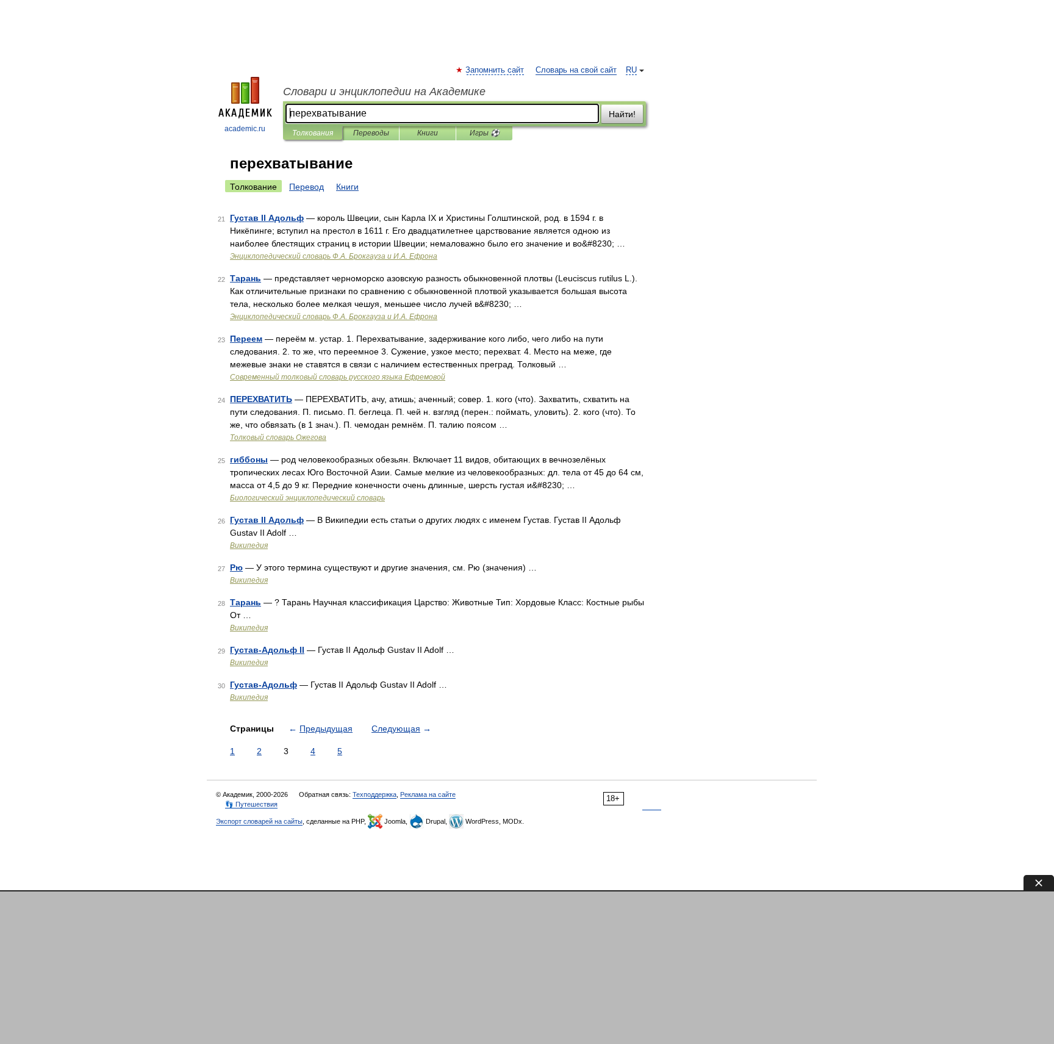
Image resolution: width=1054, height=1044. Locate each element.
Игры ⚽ (485, 133)
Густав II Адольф (267, 218)
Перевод (306, 187)
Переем (246, 339)
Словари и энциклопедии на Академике (384, 91)
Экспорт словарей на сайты (259, 821)
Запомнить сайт (495, 70)
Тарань (245, 278)
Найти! (622, 114)
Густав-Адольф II (267, 650)
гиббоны (249, 459)
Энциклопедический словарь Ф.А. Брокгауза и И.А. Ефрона (333, 256)
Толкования (312, 133)
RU (631, 70)
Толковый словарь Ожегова (278, 437)
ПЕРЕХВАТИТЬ (261, 399)
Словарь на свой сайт (576, 70)
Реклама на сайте (428, 794)
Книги (427, 133)
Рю (236, 567)
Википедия (249, 545)
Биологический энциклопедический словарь (307, 498)
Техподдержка (374, 794)
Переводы (371, 133)
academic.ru (244, 128)
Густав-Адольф (263, 684)
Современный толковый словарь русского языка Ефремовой (337, 377)
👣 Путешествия (251, 804)
